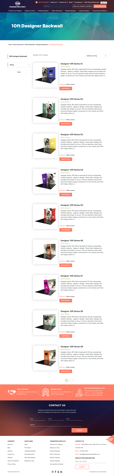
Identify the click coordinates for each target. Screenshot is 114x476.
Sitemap (10, 457)
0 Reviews (62, 84)
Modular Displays (70, 10)
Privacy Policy (12, 464)
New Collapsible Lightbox (82, 6)
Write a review (70, 84)
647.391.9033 (84, 451)
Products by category (15, 10)
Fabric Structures (57, 10)
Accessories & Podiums (99, 10)
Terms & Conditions (13, 461)
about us (54, 2)
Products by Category (56, 444)
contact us (62, 2)
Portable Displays (43, 10)
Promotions (78, 2)
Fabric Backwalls (30, 44)
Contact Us (11, 454)
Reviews (10, 451)
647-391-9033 (43, 2)
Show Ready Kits (100, 6)
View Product (65, 88)
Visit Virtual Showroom (91, 2)
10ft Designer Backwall (18, 56)
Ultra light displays (29, 457)
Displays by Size (30, 10)
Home (10, 44)
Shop (70, 2)
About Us (10, 444)
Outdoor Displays (84, 10)
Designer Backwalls (42, 44)
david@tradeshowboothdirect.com (90, 454)
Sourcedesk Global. (101, 471)
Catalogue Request (30, 451)
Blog (9, 447)
